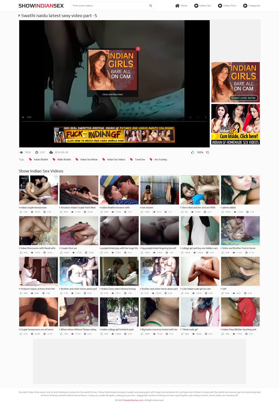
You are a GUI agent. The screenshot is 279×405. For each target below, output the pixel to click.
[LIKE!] (192, 152)
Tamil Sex (140, 159)
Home (184, 5)
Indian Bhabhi (41, 159)
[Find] (150, 5)
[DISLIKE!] (207, 152)
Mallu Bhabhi (64, 159)
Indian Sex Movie (89, 159)
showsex (41, 5)
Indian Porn (229, 5)
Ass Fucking (161, 159)
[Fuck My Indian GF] (235, 124)
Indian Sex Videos (116, 159)
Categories (254, 5)
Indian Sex (205, 5)
